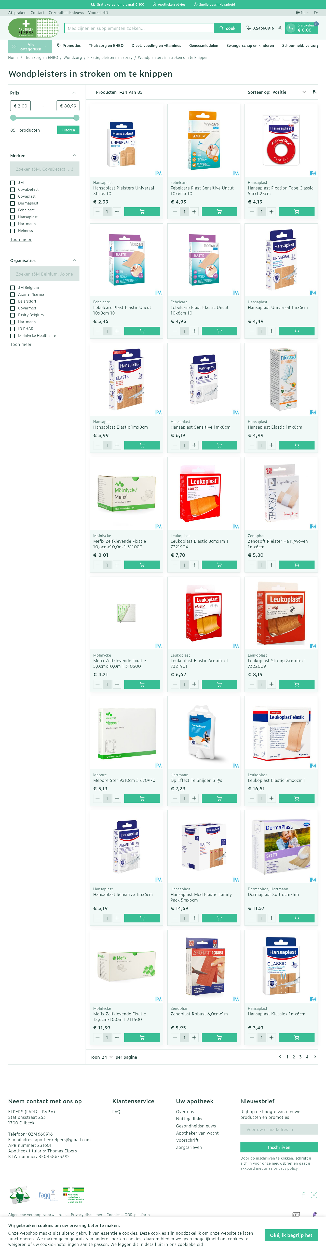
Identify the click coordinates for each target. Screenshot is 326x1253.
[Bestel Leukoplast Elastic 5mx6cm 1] (297, 798)
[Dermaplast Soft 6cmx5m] (281, 846)
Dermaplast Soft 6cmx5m (273, 894)
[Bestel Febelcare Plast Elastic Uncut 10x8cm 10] (142, 331)
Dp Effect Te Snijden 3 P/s (196, 780)
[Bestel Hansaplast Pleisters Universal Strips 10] (142, 211)
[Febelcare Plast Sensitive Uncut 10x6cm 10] (204, 140)
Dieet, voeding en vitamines (156, 45)
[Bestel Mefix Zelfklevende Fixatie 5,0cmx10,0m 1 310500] (142, 684)
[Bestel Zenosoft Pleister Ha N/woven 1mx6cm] (297, 565)
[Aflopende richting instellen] (315, 92)
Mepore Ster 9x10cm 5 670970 (124, 780)
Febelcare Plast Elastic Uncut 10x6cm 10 (200, 310)
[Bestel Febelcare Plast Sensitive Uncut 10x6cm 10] (219, 211)
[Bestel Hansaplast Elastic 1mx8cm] (142, 445)
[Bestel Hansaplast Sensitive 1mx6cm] (142, 918)
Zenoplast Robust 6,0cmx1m (199, 1014)
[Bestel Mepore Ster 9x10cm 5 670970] (142, 798)
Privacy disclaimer (86, 1214)
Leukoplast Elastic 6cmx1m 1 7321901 (199, 663)
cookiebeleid (190, 1244)
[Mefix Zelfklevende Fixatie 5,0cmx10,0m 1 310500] (126, 613)
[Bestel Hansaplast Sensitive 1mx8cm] (219, 445)
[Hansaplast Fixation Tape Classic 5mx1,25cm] (281, 140)
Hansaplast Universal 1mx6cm (278, 307)
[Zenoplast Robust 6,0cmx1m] (204, 966)
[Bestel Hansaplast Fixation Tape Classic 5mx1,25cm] (297, 211)
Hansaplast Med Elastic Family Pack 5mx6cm (201, 897)
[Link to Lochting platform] (315, 1214)
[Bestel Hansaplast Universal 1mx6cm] (297, 331)
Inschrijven (279, 1147)
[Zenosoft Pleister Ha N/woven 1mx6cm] (281, 493)
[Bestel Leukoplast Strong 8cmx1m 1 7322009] (297, 684)
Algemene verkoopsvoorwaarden (37, 1214)
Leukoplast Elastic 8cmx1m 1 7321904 (199, 544)
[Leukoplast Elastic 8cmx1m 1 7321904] (204, 493)
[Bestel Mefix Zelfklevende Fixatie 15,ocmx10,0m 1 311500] (142, 1037)
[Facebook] (303, 1195)
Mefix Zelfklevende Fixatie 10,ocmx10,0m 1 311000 (119, 544)
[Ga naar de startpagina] (33, 28)
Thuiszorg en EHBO (106, 45)
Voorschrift (98, 12)
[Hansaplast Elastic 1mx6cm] (281, 379)
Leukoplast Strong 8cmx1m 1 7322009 (277, 663)
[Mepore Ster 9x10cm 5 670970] (126, 732)
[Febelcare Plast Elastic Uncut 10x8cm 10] (126, 260)
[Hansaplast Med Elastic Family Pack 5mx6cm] (204, 846)
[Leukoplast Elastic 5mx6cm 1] (281, 732)
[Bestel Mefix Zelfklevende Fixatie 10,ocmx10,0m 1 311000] (142, 565)
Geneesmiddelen (203, 45)
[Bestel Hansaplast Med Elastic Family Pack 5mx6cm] (219, 918)
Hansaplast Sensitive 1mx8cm (200, 427)
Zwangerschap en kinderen (250, 45)
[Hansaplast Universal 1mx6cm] (281, 260)
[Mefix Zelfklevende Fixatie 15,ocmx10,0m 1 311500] (126, 966)
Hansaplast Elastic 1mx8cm (120, 427)
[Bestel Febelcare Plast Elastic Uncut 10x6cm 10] (219, 331)
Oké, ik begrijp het (291, 1235)
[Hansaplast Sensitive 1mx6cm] (126, 846)
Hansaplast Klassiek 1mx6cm (276, 1014)
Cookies (113, 1214)
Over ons (185, 1111)
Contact (38, 12)
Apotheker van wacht (197, 1133)
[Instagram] (314, 1195)
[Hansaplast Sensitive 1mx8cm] (204, 379)
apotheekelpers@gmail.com (63, 1139)
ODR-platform (137, 1214)
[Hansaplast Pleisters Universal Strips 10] (126, 140)
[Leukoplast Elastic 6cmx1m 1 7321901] (204, 613)
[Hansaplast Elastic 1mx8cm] (126, 379)
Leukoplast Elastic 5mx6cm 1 (277, 780)
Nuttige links (189, 1118)
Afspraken (17, 12)
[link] (280, 1056)
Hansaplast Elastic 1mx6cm (275, 427)
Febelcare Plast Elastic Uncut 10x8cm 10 (122, 310)
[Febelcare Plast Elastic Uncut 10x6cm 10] (204, 260)
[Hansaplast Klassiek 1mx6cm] (281, 966)
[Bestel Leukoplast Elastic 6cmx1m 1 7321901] (219, 684)
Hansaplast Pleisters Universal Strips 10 (123, 190)
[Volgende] (314, 1056)
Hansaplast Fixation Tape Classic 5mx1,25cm (280, 190)
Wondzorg (72, 57)
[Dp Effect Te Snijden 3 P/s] (204, 732)
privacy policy (285, 1168)
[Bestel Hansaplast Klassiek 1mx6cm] (297, 1037)
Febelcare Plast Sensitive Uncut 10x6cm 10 (202, 190)
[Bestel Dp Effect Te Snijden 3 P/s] (219, 798)
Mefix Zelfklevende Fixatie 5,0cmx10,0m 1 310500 (119, 663)
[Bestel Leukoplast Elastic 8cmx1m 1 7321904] (219, 565)
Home (13, 57)
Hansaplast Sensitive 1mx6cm (123, 894)
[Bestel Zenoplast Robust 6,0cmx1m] (219, 1037)
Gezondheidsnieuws (66, 12)
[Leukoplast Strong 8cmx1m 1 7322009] (281, 613)
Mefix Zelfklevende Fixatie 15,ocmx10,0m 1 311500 (119, 1016)
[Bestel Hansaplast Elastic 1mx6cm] (297, 445)
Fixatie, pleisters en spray (109, 57)
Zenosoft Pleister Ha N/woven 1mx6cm (278, 544)
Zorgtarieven (189, 1147)
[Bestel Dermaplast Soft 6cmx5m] (297, 918)
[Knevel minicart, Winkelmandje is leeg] (290, 28)
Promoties (72, 45)
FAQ (116, 1111)
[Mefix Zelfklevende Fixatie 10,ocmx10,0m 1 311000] (126, 493)
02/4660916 (40, 1134)
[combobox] (139, 28)
